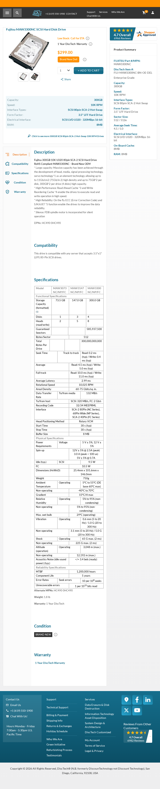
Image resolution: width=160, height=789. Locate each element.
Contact (71, 13)
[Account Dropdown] (153, 12)
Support (91, 11)
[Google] (126, 700)
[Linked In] (148, 700)
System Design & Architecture (95, 725)
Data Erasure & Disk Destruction (97, 706)
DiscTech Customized (98, 732)
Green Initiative (55, 744)
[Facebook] (137, 700)
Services (103, 11)
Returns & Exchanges (59, 726)
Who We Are (117, 11)
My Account (92, 740)
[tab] (17, 154)
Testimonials (54, 755)
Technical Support (57, 707)
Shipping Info (54, 720)
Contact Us (12, 699)
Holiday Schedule (57, 731)
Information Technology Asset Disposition (99, 715)
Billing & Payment (57, 715)
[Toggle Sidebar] (7, 13)
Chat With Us (93, 15)
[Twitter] (126, 710)
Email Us (15, 705)
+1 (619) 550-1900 (55, 13)
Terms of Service (95, 745)
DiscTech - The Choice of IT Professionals (37, 13)
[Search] (17, 13)
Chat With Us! (19, 716)
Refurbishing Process (59, 749)
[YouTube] (137, 710)
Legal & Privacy (94, 750)
